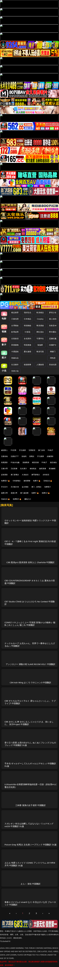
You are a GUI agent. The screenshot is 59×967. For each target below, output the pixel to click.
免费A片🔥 (46, 493)
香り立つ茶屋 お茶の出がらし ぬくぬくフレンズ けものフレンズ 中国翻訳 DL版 (30, 743)
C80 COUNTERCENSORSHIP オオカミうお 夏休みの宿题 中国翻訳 (30, 581)
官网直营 (32, 450)
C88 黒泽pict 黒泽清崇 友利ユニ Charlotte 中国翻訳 (30, 562)
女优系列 (27, 338)
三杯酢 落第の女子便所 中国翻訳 (30, 805)
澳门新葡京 (15, 474)
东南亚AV (53, 325)
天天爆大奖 (15, 487)
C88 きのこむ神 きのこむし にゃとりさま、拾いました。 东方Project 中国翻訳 (29, 723)
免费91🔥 (35, 493)
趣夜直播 (42, 468)
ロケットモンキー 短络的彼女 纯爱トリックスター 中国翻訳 (30, 521)
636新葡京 (17, 481)
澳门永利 (41, 450)
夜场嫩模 (52, 468)
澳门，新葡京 (36, 487)
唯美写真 (40, 351)
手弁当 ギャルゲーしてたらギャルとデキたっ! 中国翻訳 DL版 (30, 764)
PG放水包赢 (15, 462)
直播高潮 (26, 462)
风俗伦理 (52, 364)
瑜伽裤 (40, 345)
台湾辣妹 (15, 325)
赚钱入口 (27, 499)
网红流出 (40, 332)
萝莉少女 (52, 312)
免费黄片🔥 (17, 499)
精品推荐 (15, 312)
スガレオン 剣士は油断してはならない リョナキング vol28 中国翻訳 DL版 (29, 824)
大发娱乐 (25, 474)
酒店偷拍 (53, 462)
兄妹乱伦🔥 (5, 499)
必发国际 (4, 474)
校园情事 (27, 364)
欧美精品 (40, 312)
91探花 (27, 332)
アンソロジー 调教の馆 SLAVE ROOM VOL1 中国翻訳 (30, 664)
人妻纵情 (40, 364)
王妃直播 (14, 468)
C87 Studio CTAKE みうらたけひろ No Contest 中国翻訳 (30, 602)
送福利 (24, 456)
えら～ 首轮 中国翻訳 (30, 883)
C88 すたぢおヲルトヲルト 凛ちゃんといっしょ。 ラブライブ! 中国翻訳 (30, 702)
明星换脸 (27, 345)
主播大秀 (4, 468)
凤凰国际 (4, 462)
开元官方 (4, 487)
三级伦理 (15, 319)
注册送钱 (4, 456)
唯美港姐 (40, 325)
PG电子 (50, 450)
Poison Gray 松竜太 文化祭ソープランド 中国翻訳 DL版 (31, 844)
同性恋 (52, 358)
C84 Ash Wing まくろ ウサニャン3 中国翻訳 (30, 682)
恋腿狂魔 (52, 338)
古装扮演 (15, 338)
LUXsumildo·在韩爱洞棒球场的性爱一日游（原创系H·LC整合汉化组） (31, 785)
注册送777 (15, 456)
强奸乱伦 (27, 312)
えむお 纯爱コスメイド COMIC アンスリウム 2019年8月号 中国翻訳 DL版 (30, 864)
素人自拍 (52, 319)
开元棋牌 (22, 450)
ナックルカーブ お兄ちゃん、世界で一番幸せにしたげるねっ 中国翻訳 (30, 644)
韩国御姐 (27, 325)
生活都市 (15, 364)
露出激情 (27, 351)
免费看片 (47, 487)
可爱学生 (40, 338)
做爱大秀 (4, 493)
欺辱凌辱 (15, 332)
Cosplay (40, 319)
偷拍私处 (33, 468)
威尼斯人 (4, 450)
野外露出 (52, 332)
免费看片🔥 (5, 481)
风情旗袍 (15, 345)
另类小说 (15, 371)
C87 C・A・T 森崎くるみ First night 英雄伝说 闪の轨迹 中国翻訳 (30, 542)
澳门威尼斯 (24, 493)
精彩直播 (35, 462)
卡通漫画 (15, 351)
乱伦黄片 (23, 468)
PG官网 (13, 450)
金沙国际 (25, 487)
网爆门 (52, 351)
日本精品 (27, 319)
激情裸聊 (27, 481)
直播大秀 (14, 493)
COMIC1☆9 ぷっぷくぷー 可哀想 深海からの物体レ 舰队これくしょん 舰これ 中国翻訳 (30, 623)
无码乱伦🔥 (47, 481)
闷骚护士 (52, 345)
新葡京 (31, 456)
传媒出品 (15, 358)
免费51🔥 (36, 481)
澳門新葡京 (35, 474)
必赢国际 (50, 456)
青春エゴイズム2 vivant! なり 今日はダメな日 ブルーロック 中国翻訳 (30, 903)
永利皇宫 (46, 474)
